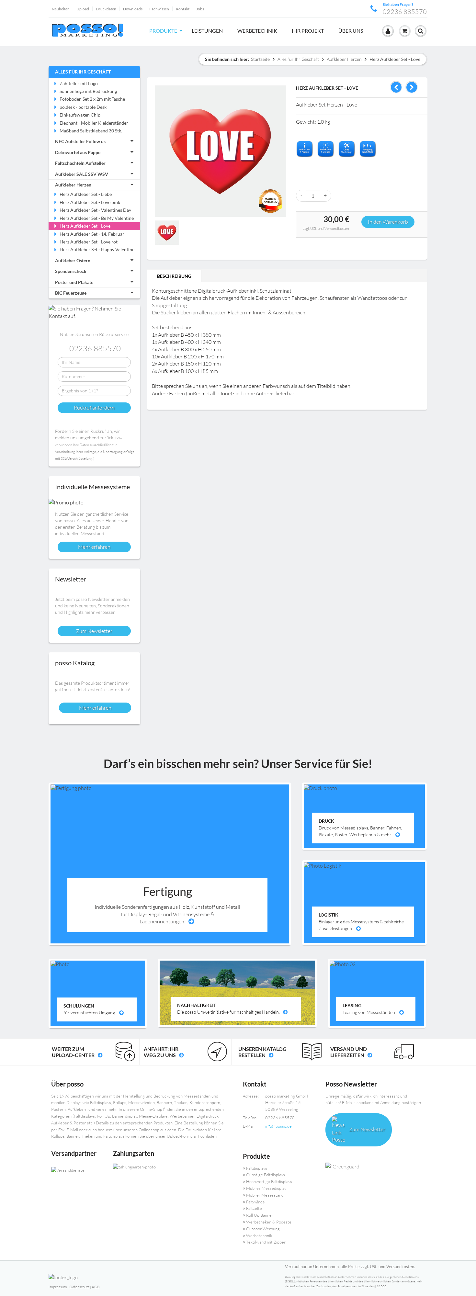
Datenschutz (79, 1286)
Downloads (132, 8)
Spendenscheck (70, 271)
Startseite (260, 59)
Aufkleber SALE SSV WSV (81, 174)
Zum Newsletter (366, 1129)
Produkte (163, 31)
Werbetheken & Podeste (268, 1221)
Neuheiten (61, 8)
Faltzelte (254, 1208)
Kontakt (182, 8)
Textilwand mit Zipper (266, 1242)
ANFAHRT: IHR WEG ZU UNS (161, 1052)
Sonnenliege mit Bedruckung (88, 91)
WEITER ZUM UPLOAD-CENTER (73, 1052)
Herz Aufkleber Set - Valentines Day (95, 210)
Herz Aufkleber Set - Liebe (86, 194)
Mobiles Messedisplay (266, 1188)
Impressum (58, 1286)
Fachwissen (159, 8)
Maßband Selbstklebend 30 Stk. (91, 130)
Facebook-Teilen (302, 245)
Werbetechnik (257, 31)
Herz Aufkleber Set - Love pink (90, 202)
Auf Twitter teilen (315, 245)
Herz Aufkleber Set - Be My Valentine (97, 218)
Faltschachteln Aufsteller (80, 163)
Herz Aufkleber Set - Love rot (89, 241)
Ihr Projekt (308, 31)
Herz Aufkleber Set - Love (85, 226)
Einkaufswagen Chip (80, 115)
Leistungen (207, 31)
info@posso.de (278, 1126)
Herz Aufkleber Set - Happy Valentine (97, 249)
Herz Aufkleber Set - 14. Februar (92, 234)
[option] (167, 233)
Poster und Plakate (74, 282)
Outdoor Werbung (263, 1228)
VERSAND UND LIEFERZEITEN (348, 1052)
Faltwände (255, 1201)
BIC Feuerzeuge (70, 293)
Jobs (200, 8)
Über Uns (350, 31)
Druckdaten (106, 8)
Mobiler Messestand (265, 1195)
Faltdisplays (256, 1168)
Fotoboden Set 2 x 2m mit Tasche (92, 99)
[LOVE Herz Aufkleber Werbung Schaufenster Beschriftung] (166, 232)
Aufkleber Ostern (72, 260)
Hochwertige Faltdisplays (269, 1181)
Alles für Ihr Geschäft (298, 59)
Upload (82, 8)
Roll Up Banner (259, 1215)
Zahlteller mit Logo (79, 83)
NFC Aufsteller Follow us (80, 141)
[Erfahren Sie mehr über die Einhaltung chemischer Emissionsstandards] (374, 1167)
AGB (96, 1286)
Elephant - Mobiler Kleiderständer (94, 123)
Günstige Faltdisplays (265, 1174)
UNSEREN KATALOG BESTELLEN (262, 1052)
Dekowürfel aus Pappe (77, 152)
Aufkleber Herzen (344, 59)
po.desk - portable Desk (83, 107)
